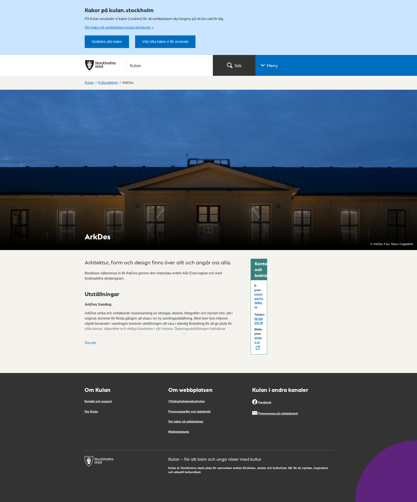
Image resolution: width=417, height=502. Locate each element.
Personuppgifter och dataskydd (189, 411)
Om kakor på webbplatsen (185, 421)
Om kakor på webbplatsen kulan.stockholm (118, 27)
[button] (336, 65)
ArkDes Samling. (167, 335)
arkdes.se (258, 340)
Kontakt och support (98, 401)
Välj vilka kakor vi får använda (165, 41)
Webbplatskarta (178, 431)
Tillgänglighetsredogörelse (186, 401)
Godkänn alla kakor (107, 41)
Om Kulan (91, 411)
